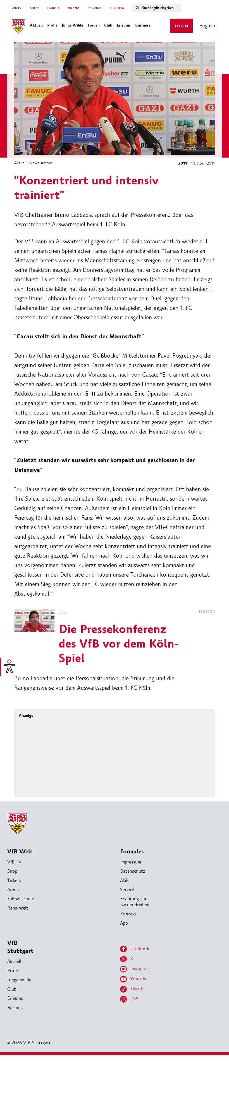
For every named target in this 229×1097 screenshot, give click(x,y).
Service (127, 890)
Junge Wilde (19, 980)
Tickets (14, 880)
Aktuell (20, 162)
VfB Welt (20, 852)
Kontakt (128, 914)
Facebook (139, 948)
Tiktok (136, 989)
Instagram (140, 969)
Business (15, 1007)
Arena (13, 890)
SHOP (34, 8)
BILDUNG (116, 8)
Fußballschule (20, 899)
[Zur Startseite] (18, 27)
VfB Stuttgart (20, 947)
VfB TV (16, 8)
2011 (182, 163)
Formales (132, 852)
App (124, 923)
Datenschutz (132, 871)
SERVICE (94, 8)
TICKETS (53, 8)
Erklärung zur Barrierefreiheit (135, 902)
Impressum (130, 862)
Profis (13, 971)
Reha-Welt (17, 908)
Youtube (138, 979)
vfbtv (62, 612)
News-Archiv (41, 162)
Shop (12, 871)
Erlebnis (15, 998)
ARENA (73, 8)
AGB (124, 880)
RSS (134, 999)
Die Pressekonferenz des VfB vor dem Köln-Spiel (119, 644)
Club (11, 989)
